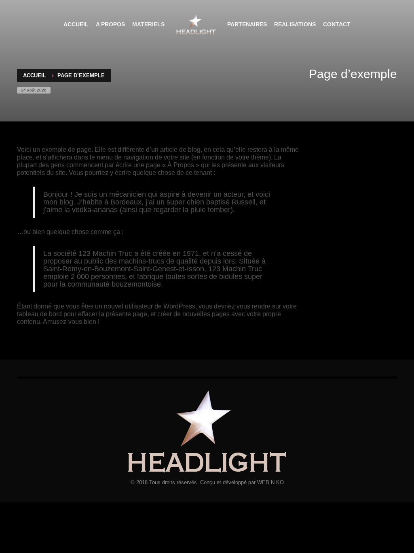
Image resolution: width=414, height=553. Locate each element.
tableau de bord (39, 314)
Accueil (34, 75)
